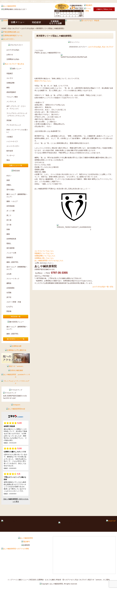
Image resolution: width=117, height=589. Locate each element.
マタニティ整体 (12, 97)
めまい (9, 175)
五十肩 (9, 225)
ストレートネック (13, 278)
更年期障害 (11, 248)
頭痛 (8, 229)
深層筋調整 (11, 83)
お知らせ (10, 54)
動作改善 (10, 151)
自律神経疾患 (11, 239)
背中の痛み (11, 189)
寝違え (9, 243)
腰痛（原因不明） (13, 262)
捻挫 (8, 180)
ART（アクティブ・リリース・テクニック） (16, 107)
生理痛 (9, 292)
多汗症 (9, 297)
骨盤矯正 (10, 73)
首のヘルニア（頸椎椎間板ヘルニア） (17, 268)
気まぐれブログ (13, 28)
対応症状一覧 (15, 316)
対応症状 (32, 580)
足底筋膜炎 (11, 288)
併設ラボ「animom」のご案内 (99, 580)
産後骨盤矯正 (11, 92)
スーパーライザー (13, 146)
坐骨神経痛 (11, 206)
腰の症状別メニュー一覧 (15, 339)
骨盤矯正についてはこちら (44, 253)
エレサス (10, 78)
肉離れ (9, 185)
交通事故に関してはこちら (44, 258)
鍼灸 (8, 87)
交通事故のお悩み (13, 59)
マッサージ (11, 155)
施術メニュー (23, 580)
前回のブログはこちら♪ (43, 81)
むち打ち (10, 307)
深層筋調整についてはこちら (45, 256)
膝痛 (8, 234)
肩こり (9, 215)
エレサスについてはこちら (44, 251)
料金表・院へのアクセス (65, 580)
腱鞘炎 (9, 283)
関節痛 (9, 311)
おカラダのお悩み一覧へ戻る (103, 287)
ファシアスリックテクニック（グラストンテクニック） (17, 114)
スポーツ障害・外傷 (14, 302)
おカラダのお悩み (27, 28)
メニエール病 (11, 253)
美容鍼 (9, 120)
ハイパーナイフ (12, 141)
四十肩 (9, 220)
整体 (8, 160)
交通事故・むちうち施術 (46, 580)
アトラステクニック (14, 125)
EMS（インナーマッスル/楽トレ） (17, 131)
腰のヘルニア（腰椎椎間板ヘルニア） (17, 195)
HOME (3, 28)
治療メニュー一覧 (15, 165)
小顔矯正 (10, 137)
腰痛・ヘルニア (12, 201)
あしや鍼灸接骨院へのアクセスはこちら (49, 260)
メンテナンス (11, 101)
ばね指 (9, 274)
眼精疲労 (10, 257)
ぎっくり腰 (11, 211)
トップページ (12, 580)
